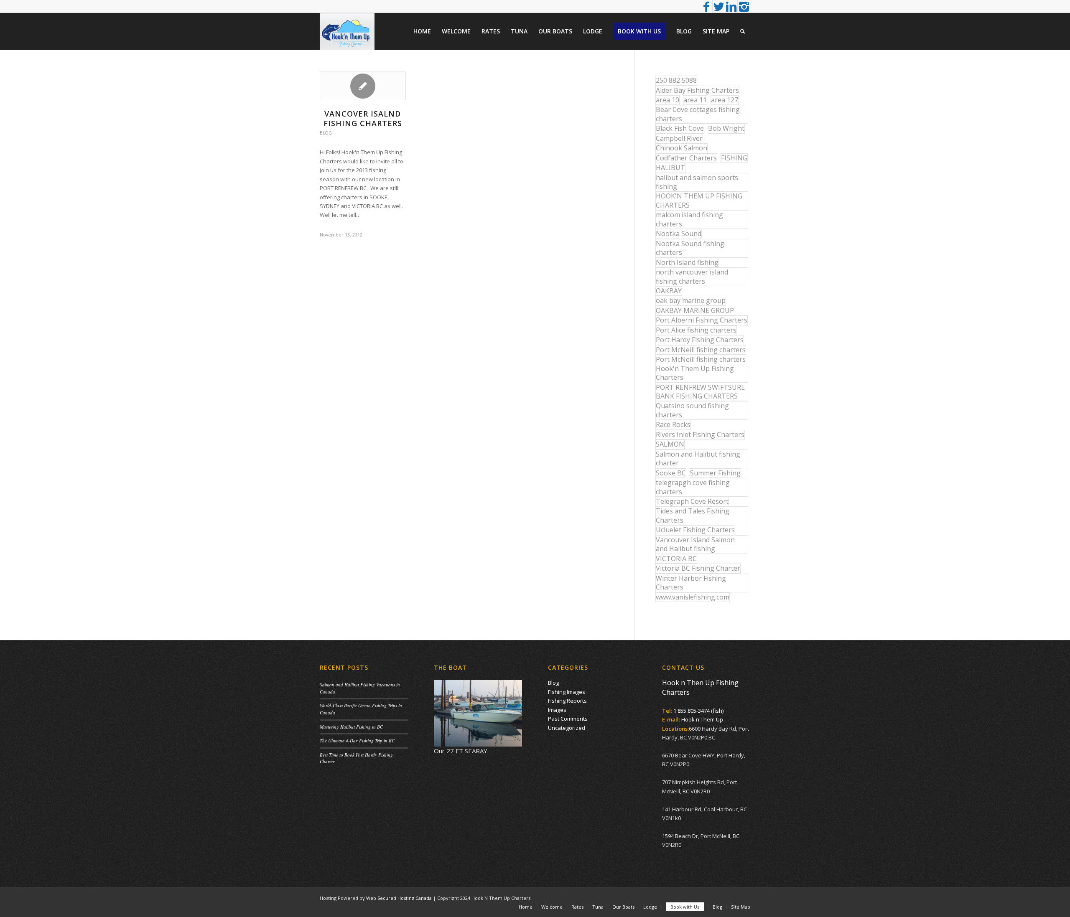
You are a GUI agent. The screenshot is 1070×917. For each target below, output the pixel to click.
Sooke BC (671, 473)
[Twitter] (719, 6)
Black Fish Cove (680, 128)
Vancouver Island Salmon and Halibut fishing (695, 544)
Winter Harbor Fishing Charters (691, 583)
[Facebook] (706, 6)
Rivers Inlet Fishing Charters (700, 434)
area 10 (667, 99)
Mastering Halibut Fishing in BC (351, 727)
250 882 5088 (676, 80)
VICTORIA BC (676, 558)
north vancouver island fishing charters (692, 276)
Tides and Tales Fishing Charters (692, 515)
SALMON (670, 444)
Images (557, 710)
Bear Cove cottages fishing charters (698, 114)
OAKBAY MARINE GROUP (695, 310)
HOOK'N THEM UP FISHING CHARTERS (699, 200)
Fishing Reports (567, 700)
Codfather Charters (686, 158)
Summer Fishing (715, 473)
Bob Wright (726, 128)
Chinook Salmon (681, 147)
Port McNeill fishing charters (701, 349)
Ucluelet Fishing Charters (695, 529)
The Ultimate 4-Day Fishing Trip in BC (357, 740)
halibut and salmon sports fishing (697, 182)
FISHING (734, 158)
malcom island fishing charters (689, 219)
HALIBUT (670, 167)
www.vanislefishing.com (692, 597)
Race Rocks (673, 424)
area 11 (695, 99)
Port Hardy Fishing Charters (700, 339)
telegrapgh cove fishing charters (693, 487)
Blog (326, 133)
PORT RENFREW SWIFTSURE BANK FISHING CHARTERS (700, 392)
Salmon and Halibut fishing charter (698, 458)
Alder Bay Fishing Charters (697, 90)
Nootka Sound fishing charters (690, 248)
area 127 (724, 99)
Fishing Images (566, 692)
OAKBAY (669, 290)
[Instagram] (744, 6)
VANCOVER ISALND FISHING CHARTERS (363, 118)
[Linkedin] (731, 6)
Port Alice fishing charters (696, 330)
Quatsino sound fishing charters (692, 410)
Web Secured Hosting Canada (399, 898)
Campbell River (679, 138)
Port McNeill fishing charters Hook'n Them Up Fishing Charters (701, 368)
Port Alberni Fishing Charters (701, 320)
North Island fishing (687, 262)
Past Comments (568, 718)
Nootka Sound (678, 233)
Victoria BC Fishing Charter (698, 568)
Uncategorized (566, 728)
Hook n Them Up (702, 719)
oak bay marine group (691, 300)
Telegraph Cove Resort (692, 501)
